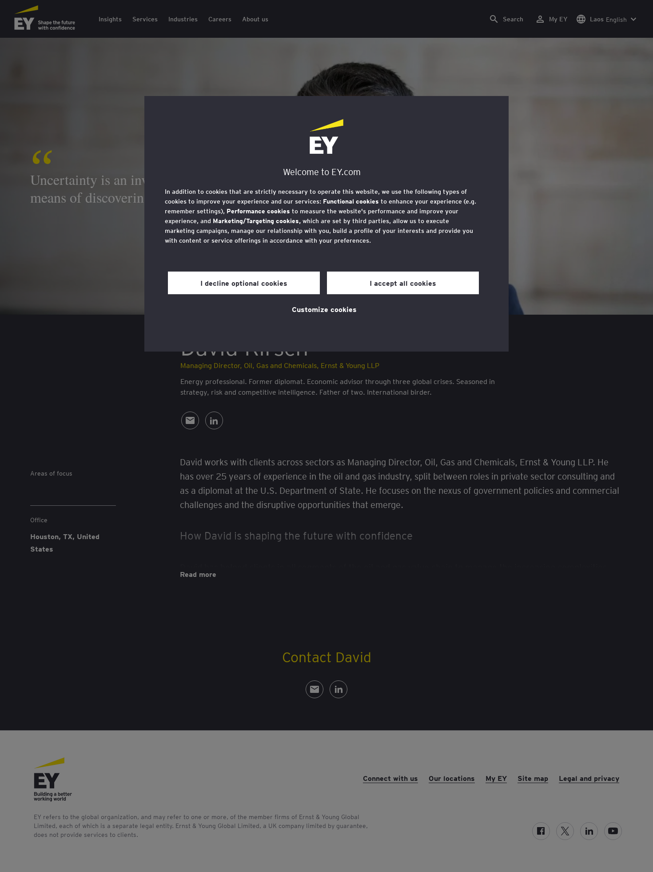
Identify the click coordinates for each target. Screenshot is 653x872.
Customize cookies (324, 309)
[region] (326, 224)
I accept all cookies (403, 283)
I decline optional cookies (243, 283)
